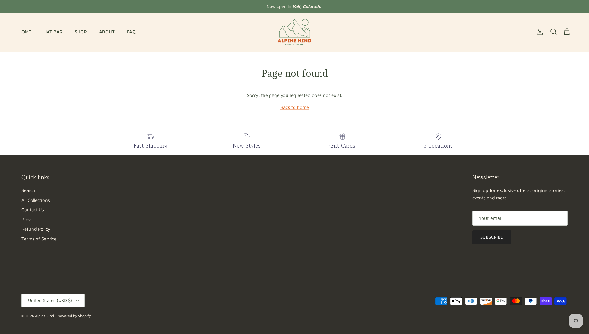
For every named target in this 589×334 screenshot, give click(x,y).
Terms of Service (38, 238)
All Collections (35, 200)
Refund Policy (35, 229)
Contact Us (32, 209)
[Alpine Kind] (294, 32)
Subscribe (491, 237)
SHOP (81, 31)
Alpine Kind (45, 315)
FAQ (131, 31)
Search (28, 190)
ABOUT (107, 31)
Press (27, 219)
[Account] (539, 32)
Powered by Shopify (74, 315)
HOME (24, 31)
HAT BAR (53, 31)
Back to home (294, 107)
